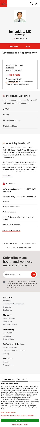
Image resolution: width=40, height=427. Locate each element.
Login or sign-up (12, 82)
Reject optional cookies (20, 424)
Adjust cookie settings (8, 412)
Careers (6, 362)
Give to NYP (8, 333)
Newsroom (7, 321)
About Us (7, 301)
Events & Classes (10, 324)
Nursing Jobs (8, 365)
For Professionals (10, 347)
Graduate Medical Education (14, 350)
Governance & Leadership (13, 304)
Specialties (14, 46)
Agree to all (20, 420)
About (28, 46)
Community (7, 307)
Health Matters (9, 318)
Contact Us (7, 310)
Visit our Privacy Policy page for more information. (18, 415)
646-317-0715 (21, 38)
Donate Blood (8, 339)
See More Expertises (10, 230)
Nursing (6, 353)
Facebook (20, 379)
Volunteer (7, 336)
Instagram (7, 379)
